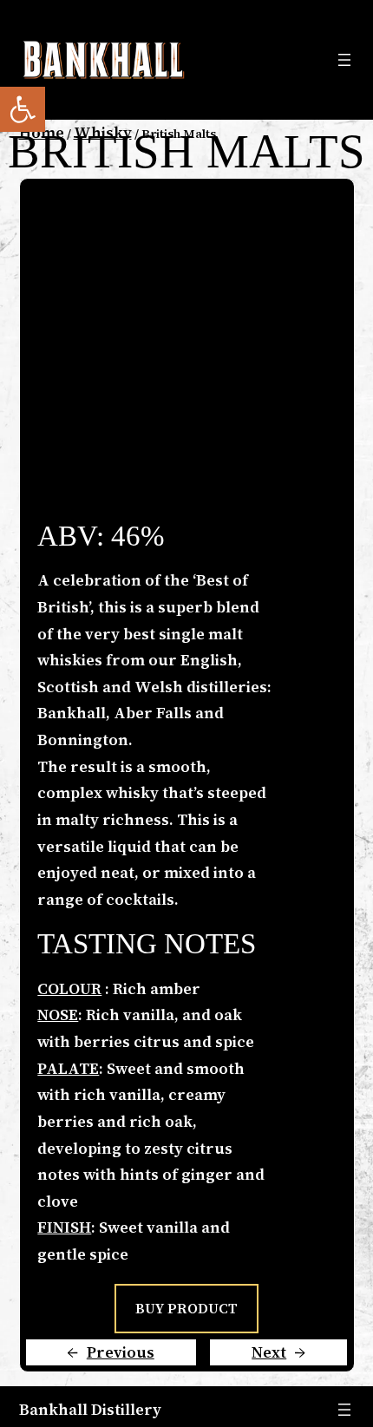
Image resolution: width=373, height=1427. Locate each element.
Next (269, 1352)
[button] (22, 109)
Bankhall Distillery (90, 1409)
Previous (120, 1352)
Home (41, 132)
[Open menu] (344, 59)
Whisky (103, 132)
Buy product (187, 1308)
